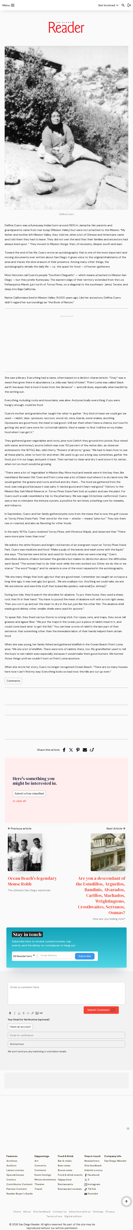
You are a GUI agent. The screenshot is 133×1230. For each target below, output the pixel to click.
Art (36, 1160)
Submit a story (93, 1170)
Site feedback (93, 1165)
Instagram (93, 1184)
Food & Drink (65, 1156)
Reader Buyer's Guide (19, 1193)
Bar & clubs (65, 1160)
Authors (11, 1165)
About (27, 1211)
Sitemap (98, 1211)
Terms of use (54, 1216)
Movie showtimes (45, 1179)
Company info (112, 1156)
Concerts (40, 1165)
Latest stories (15, 1170)
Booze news (65, 1170)
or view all (19, 801)
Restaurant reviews (70, 1188)
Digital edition (73, 1216)
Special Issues (15, 1174)
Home (17, 1211)
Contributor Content (19, 1184)
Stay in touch (92, 1156)
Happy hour (65, 1179)
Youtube (92, 1193)
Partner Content (16, 1188)
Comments (13, 681)
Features (11, 1156)
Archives (11, 1160)
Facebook (93, 1174)
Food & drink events (70, 1174)
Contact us (60, 1211)
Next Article (114, 828)
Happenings (41, 1156)
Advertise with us (80, 1211)
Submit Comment (98, 1010)
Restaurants (65, 1184)
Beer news (64, 1165)
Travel (38, 1188)
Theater (39, 1184)
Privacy (110, 1211)
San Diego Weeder (115, 1160)
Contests (40, 1170)
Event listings (42, 1174)
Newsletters (92, 1160)
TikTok (91, 1188)
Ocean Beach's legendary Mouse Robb (32, 881)
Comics (11, 1179)
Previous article (21, 828)
